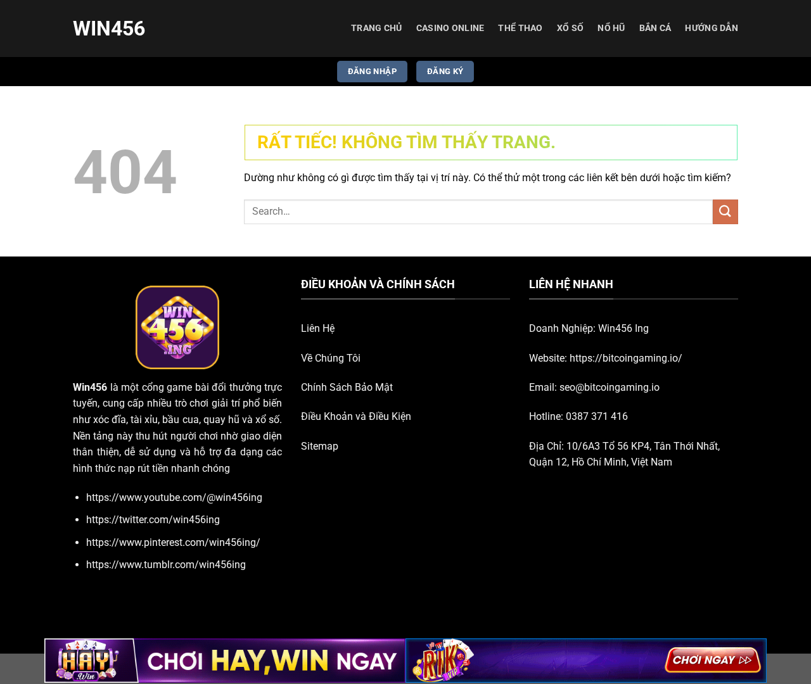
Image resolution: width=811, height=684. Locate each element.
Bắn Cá (655, 28)
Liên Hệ (318, 328)
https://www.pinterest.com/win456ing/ (173, 542)
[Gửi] (725, 212)
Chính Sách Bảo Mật (347, 387)
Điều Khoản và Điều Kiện (356, 416)
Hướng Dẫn (711, 28)
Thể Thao (520, 28)
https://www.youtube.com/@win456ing (174, 497)
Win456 (109, 28)
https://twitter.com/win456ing (153, 520)
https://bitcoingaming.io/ (626, 358)
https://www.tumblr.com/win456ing (166, 565)
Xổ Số (570, 28)
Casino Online (450, 28)
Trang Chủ (376, 28)
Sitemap (319, 446)
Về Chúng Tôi (331, 358)
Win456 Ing (623, 328)
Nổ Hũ (611, 28)
